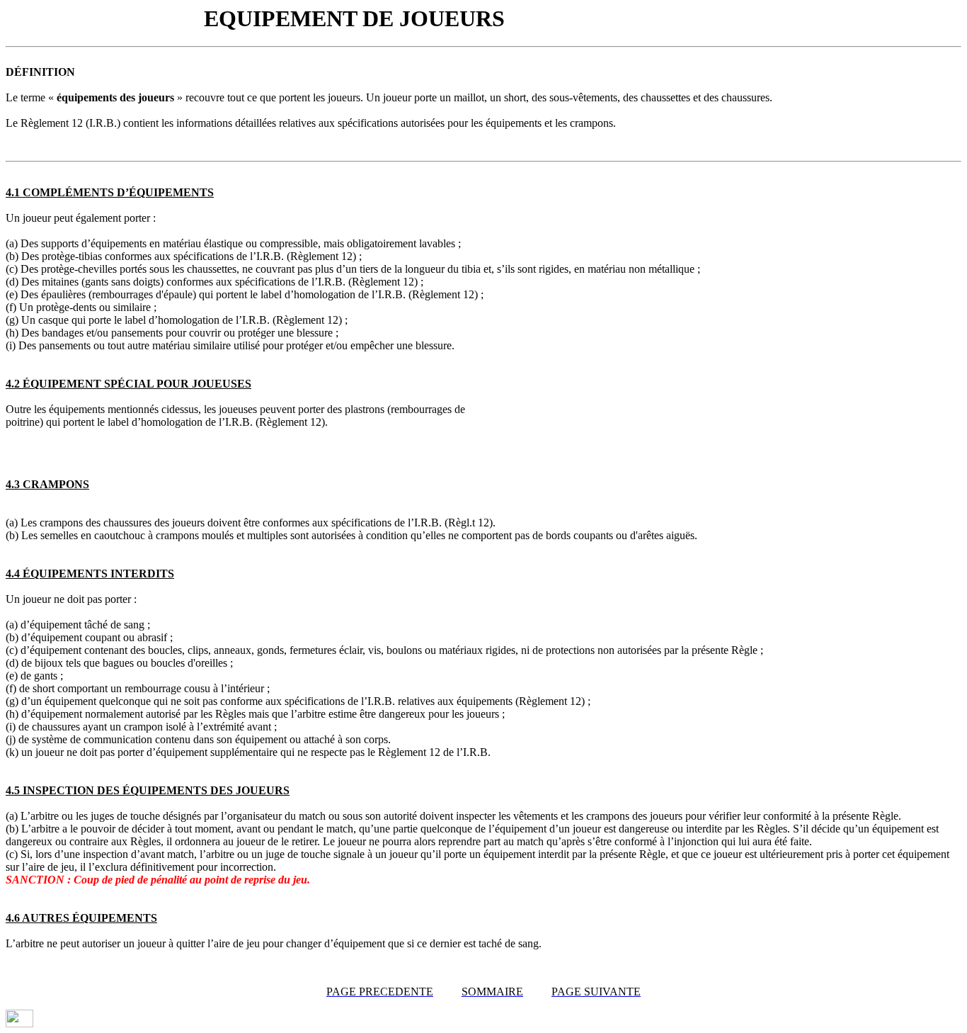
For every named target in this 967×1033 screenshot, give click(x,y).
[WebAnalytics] (19, 1023)
